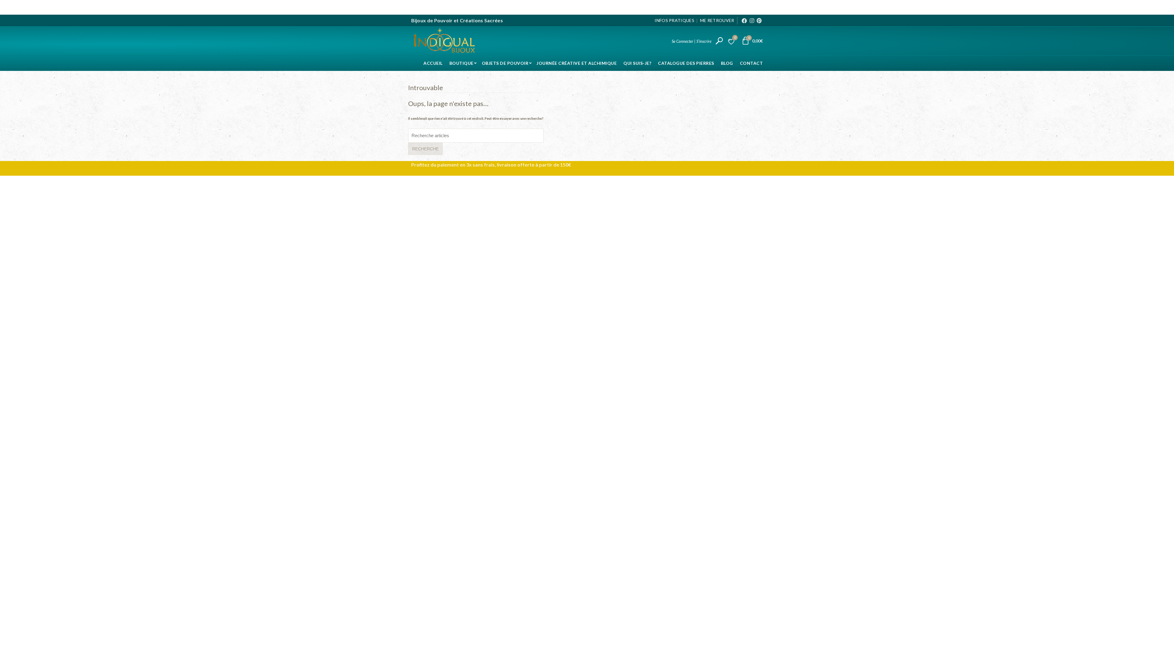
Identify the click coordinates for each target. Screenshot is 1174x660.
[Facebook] (744, 20)
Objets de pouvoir (505, 63)
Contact (751, 63)
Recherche (425, 148)
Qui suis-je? (637, 63)
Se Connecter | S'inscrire (691, 41)
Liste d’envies (735, 38)
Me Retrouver (717, 20)
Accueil (433, 63)
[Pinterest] (759, 20)
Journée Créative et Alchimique (577, 63)
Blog (727, 63)
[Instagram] (752, 20)
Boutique (461, 63)
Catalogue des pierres (686, 63)
